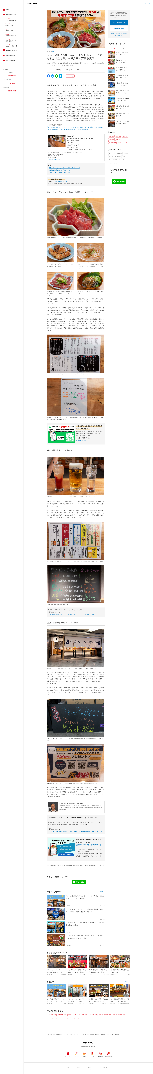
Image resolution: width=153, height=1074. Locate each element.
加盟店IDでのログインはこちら (119, 33)
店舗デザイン (80, 69)
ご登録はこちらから (82, 440)
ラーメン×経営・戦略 (63, 1018)
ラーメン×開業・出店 (52, 1018)
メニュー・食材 (51, 69)
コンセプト (122, 159)
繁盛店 (58, 69)
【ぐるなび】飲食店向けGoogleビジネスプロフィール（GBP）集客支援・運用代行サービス (75, 831)
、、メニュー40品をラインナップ (64, 168)
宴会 (111, 163)
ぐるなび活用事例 (113, 159)
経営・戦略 (118, 136)
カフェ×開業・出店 (82, 1014)
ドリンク (73, 69)
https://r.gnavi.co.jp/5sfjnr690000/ (55, 159)
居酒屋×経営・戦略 (62, 1014)
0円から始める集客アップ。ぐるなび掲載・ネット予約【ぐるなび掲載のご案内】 (72, 614)
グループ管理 (11, 83)
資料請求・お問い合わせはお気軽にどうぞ (88, 845)
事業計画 (120, 153)
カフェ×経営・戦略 (93, 1014)
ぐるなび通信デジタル (60, 181)
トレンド (120, 142)
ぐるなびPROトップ (51, 1034)
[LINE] (56, 76)
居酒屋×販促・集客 (72, 1014)
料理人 (125, 156)
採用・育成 (111, 139)
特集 (53, 51)
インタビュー (112, 153)
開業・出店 (111, 136)
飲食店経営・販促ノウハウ (62, 1034)
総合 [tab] (124, 48)
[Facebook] (48, 76)
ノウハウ (126, 153)
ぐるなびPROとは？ (119, 35)
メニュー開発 (65, 69)
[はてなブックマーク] (60, 76)
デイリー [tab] (113, 48)
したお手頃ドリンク (59, 170)
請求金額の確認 (12, 91)
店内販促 (116, 163)
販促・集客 (125, 136)
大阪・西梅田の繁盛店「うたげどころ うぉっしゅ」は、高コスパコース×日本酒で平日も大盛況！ (75, 127)
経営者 (111, 156)
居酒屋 (71, 1034)
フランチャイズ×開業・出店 (105, 1014)
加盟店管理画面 (12, 75)
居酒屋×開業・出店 (52, 1014)
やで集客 (59, 172)
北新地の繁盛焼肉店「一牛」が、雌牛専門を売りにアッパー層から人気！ (68, 129)
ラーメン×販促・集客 (74, 1018)
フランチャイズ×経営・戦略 (119, 1014)
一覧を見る (102, 891)
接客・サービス (119, 139)
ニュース (126, 142)
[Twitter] (52, 76)
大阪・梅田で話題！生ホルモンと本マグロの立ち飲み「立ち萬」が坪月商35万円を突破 (100, 1034)
